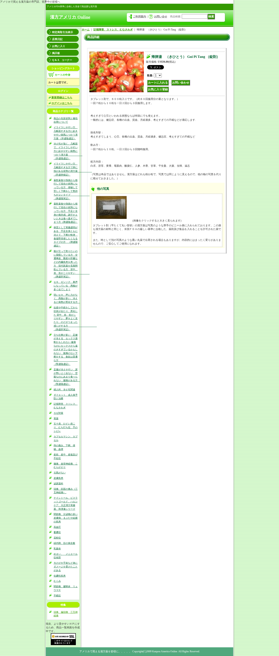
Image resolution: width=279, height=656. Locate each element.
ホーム (86, 29)
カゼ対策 (58, 413)
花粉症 (57, 537)
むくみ (57, 581)
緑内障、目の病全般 (64, 543)
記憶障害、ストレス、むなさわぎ (113, 29)
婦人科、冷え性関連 (64, 389)
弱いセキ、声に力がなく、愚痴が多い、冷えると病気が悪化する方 (67, 299)
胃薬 (56, 418)
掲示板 (56, 53)
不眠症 (57, 595)
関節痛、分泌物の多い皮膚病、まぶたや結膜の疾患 (66, 518)
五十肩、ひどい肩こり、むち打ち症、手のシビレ (66, 427)
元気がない (60, 472)
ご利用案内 (139, 16)
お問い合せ (160, 16)
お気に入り (58, 46)
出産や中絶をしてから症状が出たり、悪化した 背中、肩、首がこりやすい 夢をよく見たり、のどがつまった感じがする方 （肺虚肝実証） (75, 318)
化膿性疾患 (60, 575)
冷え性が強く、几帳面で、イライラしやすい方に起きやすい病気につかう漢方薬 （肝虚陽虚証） (68, 150)
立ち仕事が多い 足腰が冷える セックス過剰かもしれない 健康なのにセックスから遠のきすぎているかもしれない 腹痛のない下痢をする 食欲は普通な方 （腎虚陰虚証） (66, 349)
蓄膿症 (57, 532)
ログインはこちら (61, 103)
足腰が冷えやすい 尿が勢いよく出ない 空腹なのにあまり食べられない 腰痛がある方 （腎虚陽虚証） (67, 376)
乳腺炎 (57, 548)
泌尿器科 (58, 483)
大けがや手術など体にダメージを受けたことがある (66, 567)
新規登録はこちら (61, 97)
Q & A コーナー (62, 60)
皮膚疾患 (58, 478)
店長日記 (57, 39)
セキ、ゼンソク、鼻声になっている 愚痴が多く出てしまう (66, 286)
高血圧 (57, 527)
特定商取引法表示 (62, 32)
